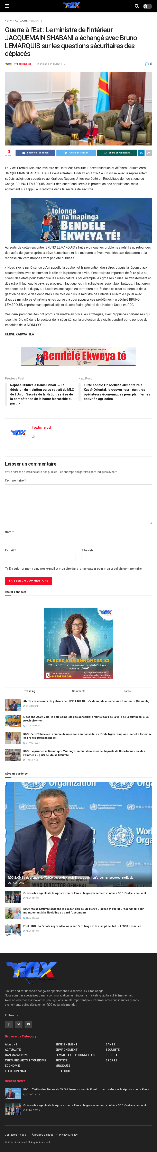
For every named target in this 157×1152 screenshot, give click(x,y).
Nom (9, 532)
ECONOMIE (12, 1065)
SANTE (110, 1044)
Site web (87, 550)
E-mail (10, 550)
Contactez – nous (15, 1134)
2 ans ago (43, 63)
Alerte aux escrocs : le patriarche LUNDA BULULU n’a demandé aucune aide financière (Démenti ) (86, 701)
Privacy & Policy (68, 1134)
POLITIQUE (63, 1071)
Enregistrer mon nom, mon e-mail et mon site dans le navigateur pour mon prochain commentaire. (75, 568)
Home (8, 20)
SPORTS (111, 1060)
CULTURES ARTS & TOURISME (25, 1060)
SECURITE (36, 20)
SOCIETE (112, 1055)
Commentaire (15, 480)
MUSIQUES (62, 1065)
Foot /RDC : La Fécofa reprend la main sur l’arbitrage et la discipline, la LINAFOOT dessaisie (82, 926)
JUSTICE (61, 1060)
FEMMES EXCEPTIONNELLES (75, 1055)
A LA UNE (11, 1044)
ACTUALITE (21, 20)
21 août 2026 (17, 883)
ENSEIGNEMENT (66, 1044)
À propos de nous (42, 1134)
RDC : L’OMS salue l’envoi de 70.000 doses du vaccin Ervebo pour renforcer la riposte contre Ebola (70, 877)
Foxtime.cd (24, 63)
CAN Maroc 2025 (16, 1055)
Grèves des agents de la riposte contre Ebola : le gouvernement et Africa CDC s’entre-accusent (84, 893)
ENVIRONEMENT (66, 1049)
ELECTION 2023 (15, 1071)
